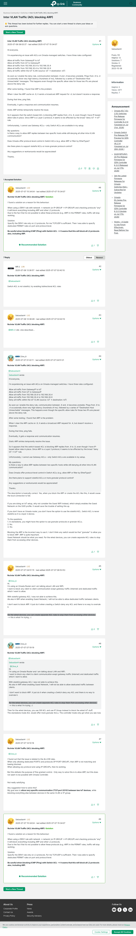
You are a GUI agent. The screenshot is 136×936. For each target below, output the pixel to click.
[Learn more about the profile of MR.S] (11, 268)
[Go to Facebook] (119, 910)
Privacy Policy (9, 916)
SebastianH (21, 188)
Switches (24, 13)
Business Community (11, 13)
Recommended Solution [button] (33, 244)
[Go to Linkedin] (130, 910)
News (29, 908)
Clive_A (23, 356)
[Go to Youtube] (114, 910)
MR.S (17, 267)
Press (29, 904)
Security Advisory (34, 916)
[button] (5, 3)
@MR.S (11, 330)
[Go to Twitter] (125, 910)
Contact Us (8, 912)
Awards (30, 912)
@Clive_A (12, 581)
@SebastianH (14, 281)
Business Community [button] (77, 3)
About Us (8, 904)
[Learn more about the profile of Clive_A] (11, 358)
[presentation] (11, 189)
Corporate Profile (10, 908)
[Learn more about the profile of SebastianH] (12, 189)
